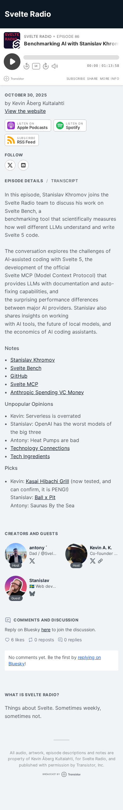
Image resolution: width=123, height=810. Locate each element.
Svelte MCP (24, 384)
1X (36, 66)
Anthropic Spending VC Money (47, 392)
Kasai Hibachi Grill (47, 481)
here (45, 629)
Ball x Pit (45, 497)
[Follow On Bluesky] (32, 594)
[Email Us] (23, 165)
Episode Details (24, 180)
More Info (110, 78)
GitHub (18, 376)
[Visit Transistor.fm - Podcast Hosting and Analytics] (14, 78)
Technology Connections (40, 448)
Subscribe (76, 78)
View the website (25, 111)
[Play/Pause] (12, 40)
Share (92, 78)
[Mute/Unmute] (54, 66)
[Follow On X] (10, 165)
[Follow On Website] (100, 561)
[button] (71, 57)
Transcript (64, 180)
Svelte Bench (25, 368)
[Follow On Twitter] (32, 561)
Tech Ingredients (30, 456)
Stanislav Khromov (32, 360)
